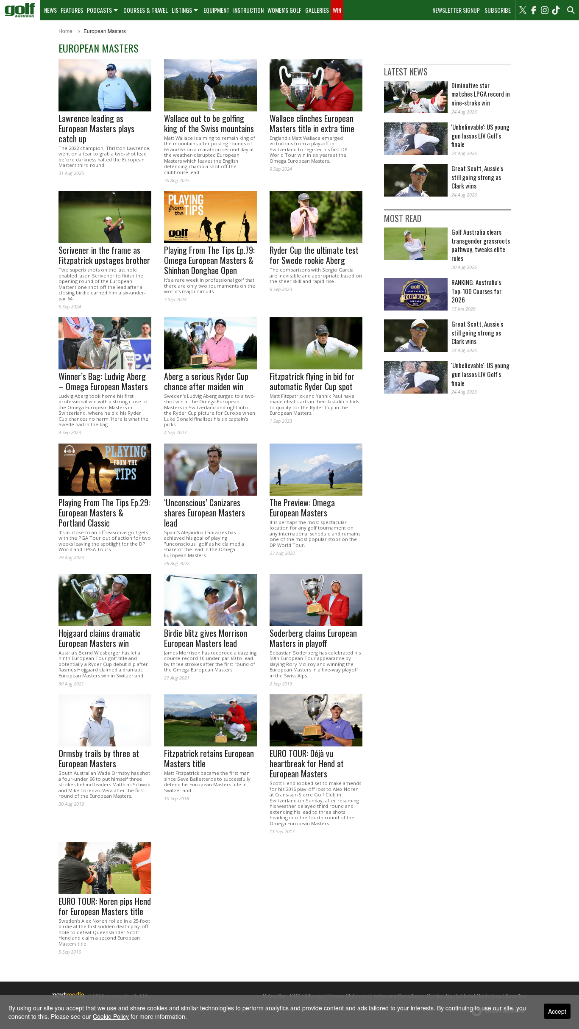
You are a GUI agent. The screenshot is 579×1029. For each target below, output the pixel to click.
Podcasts (99, 10)
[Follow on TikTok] (555, 10)
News (50, 10)
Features (72, 10)
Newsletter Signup (456, 10)
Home (65, 30)
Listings (182, 10)
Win (337, 10)
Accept (557, 1011)
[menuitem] (20, 10)
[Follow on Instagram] (544, 10)
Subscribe (497, 10)
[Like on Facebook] (533, 10)
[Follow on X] (522, 10)
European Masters (105, 30)
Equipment (216, 10)
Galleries (317, 10)
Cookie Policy (111, 1016)
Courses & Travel (145, 10)
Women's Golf (284, 10)
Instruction (248, 10)
